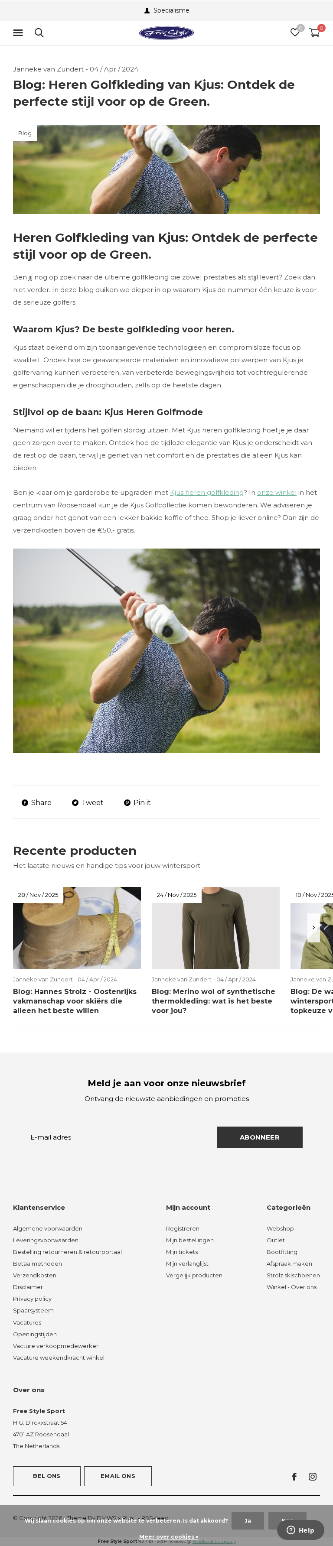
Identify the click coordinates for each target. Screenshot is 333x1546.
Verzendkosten (34, 1275)
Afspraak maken (289, 1263)
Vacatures (27, 1322)
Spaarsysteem (33, 1310)
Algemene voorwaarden (47, 1228)
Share (41, 803)
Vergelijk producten (194, 1275)
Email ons (118, 1475)
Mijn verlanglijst (187, 1263)
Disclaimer (28, 1286)
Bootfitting (282, 1251)
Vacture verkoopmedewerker (55, 1345)
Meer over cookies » (169, 1536)
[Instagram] (313, 1476)
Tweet (93, 803)
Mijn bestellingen (190, 1240)
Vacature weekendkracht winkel (58, 1357)
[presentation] (313, 927)
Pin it (142, 803)
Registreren (182, 1228)
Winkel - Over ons (292, 1286)
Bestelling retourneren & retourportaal (67, 1251)
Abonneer (260, 1137)
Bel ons (46, 1475)
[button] (19, 32)
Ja (248, 1520)
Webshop (280, 1228)
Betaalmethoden (37, 1263)
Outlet (276, 1240)
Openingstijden (35, 1334)
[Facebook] (294, 1476)
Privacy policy (32, 1298)
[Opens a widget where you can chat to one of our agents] (300, 1531)
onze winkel (277, 492)
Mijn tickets (182, 1251)
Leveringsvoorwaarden (45, 1240)
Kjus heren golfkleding (207, 492)
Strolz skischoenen (293, 1275)
